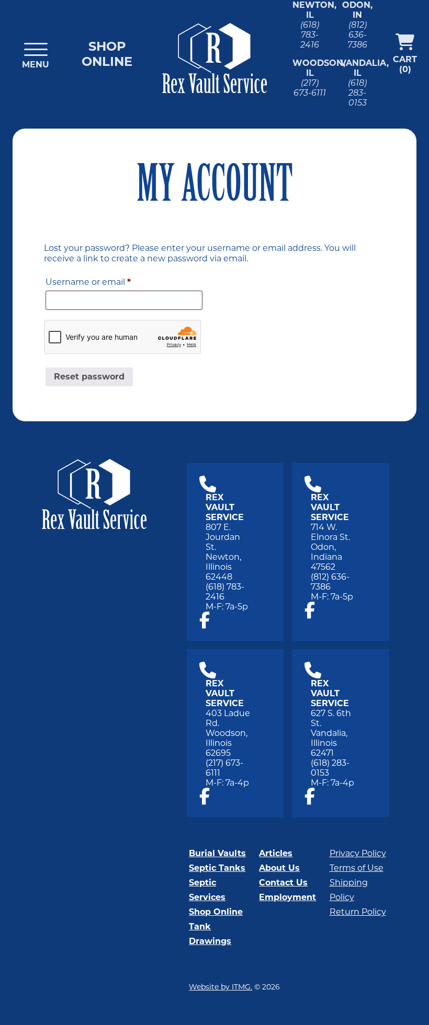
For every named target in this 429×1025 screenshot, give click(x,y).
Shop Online (107, 54)
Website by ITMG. (220, 987)
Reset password (89, 377)
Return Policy (358, 912)
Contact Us (283, 883)
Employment (287, 897)
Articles (275, 853)
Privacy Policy (358, 853)
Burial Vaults (217, 853)
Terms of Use (356, 868)
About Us (279, 868)
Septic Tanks (217, 868)
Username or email (108, 282)
